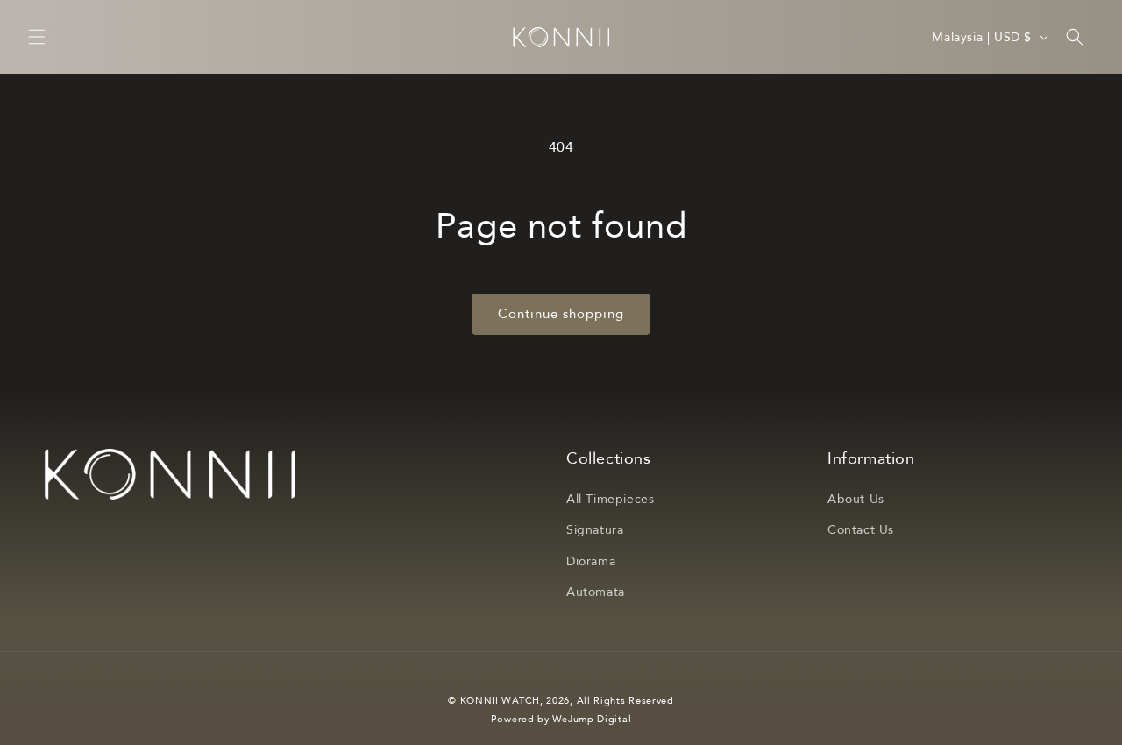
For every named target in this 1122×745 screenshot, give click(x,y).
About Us (855, 499)
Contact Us (860, 530)
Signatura (594, 530)
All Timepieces (610, 499)
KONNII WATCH (500, 700)
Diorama (590, 561)
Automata (595, 592)
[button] (37, 37)
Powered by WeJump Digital (561, 719)
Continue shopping (561, 314)
